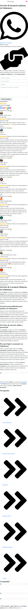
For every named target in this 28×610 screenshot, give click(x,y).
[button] (25, 2)
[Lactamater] (14, 2)
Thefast (19, 608)
